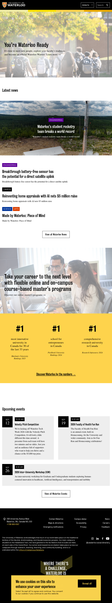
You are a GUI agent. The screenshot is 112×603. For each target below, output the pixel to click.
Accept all (87, 583)
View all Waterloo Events (56, 493)
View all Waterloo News (56, 234)
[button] (87, 5)
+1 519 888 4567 (13, 524)
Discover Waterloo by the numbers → (56, 374)
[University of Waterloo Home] (13, 5)
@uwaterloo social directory (98, 542)
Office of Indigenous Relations (31, 550)
